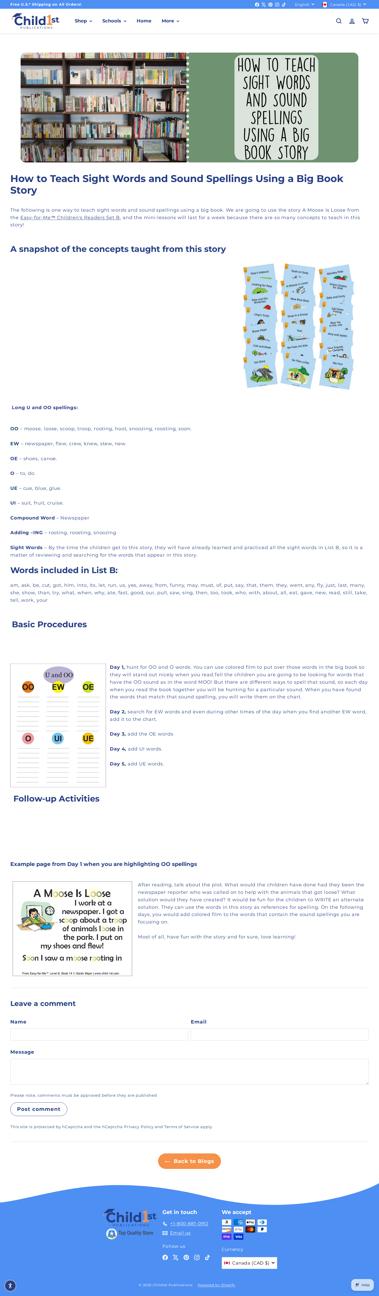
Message (22, 1052)
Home (144, 21)
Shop (81, 21)
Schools (112, 21)
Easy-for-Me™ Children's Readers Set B (70, 217)
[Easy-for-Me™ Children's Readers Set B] (189, 327)
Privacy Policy (139, 1126)
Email (199, 1022)
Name (18, 1022)
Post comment (39, 1109)
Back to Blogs (193, 1161)
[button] (10, 1286)
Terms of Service (181, 1126)
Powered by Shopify (216, 1285)
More (168, 21)
